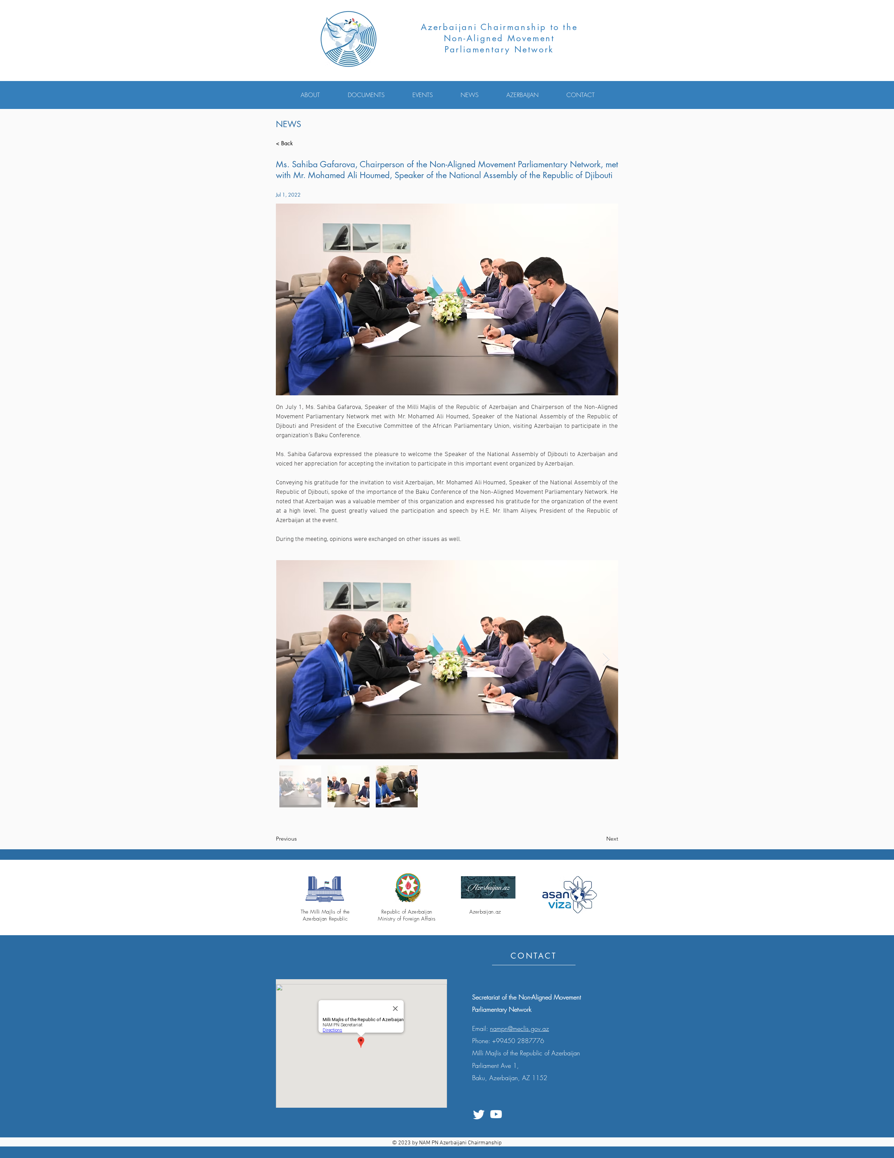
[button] (319, 95)
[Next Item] (606, 659)
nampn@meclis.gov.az (519, 1028)
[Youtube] (496, 1114)
